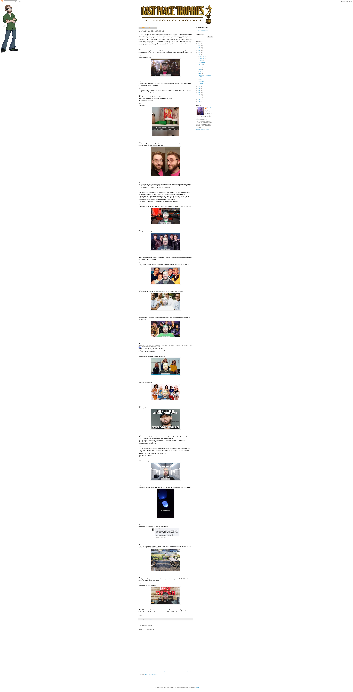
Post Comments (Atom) (151, 674)
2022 (199, 52)
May (200, 71)
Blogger (197, 687)
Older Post (189, 672)
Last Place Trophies (203, 30)
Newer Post (142, 672)
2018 (199, 90)
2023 (199, 50)
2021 (199, 54)
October (201, 60)
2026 (199, 43)
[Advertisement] (201, 160)
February (201, 81)
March (201, 79)
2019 (199, 88)
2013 (199, 101)
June (200, 69)
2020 (199, 86)
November (202, 58)
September (202, 62)
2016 (199, 95)
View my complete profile (202, 129)
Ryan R (209, 108)
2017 (199, 92)
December (202, 56)
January (201, 83)
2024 (199, 48)
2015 (199, 97)
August (201, 64)
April (200, 73)
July (200, 67)
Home (165, 672)
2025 (199, 45)
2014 (199, 99)
